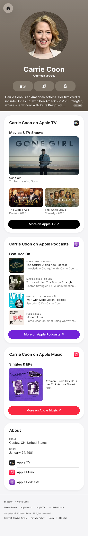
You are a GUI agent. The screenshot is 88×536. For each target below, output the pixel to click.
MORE (77, 105)
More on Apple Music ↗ (44, 410)
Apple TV (40, 507)
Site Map (63, 518)
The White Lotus (55, 209)
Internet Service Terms (15, 518)
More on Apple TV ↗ (44, 224)
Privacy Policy (38, 518)
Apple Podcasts (56, 507)
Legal (51, 518)
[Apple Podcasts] (65, 86)
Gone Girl (15, 177)
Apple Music (26, 507)
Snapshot (8, 501)
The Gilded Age (19, 209)
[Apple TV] (23, 86)
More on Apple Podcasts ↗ (44, 334)
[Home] (8, 8)
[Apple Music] (44, 86)
